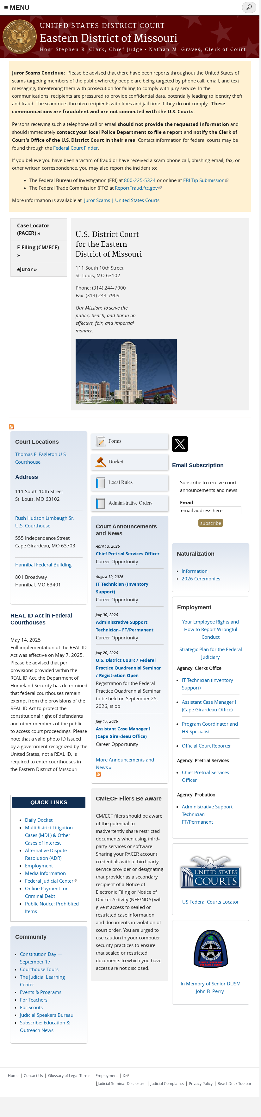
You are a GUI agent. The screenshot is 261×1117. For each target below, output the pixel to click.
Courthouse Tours (39, 969)
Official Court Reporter (206, 745)
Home (13, 1075)
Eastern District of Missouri (108, 38)
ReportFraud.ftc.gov (138, 188)
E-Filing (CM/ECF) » (38, 251)
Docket (116, 461)
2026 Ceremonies (201, 578)
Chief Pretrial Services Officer (127, 554)
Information (195, 571)
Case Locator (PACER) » (33, 229)
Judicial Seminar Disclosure (122, 1083)
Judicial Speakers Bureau (46, 1015)
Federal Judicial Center (51, 881)
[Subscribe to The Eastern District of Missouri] (98, 775)
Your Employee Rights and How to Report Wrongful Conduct (210, 629)
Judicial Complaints (167, 1083)
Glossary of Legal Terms (69, 1075)
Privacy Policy (201, 1083)
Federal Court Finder (75, 148)
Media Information (45, 873)
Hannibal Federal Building (43, 564)
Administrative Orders (130, 502)
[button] (84, 93)
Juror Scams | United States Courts (121, 200)
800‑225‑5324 (140, 180)
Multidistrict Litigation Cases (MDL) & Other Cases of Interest (49, 835)
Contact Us (33, 1075)
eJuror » (27, 269)
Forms (115, 440)
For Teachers (33, 999)
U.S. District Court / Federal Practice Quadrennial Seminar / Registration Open (128, 667)
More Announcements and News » (125, 763)
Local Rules (121, 482)
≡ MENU (16, 7)
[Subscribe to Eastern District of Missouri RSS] (11, 427)
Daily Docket (39, 820)
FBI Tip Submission (205, 180)
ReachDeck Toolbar (235, 1083)
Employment (39, 865)
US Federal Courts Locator (210, 901)
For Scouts (31, 1007)
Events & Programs (40, 992)
